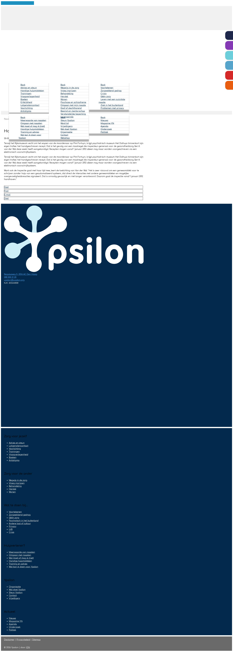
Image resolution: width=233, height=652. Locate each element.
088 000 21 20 (10, 277)
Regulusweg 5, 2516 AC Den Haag (20, 274)
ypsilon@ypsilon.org (14, 280)
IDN (28, 647)
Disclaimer (9, 640)
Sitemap (36, 640)
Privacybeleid (23, 640)
